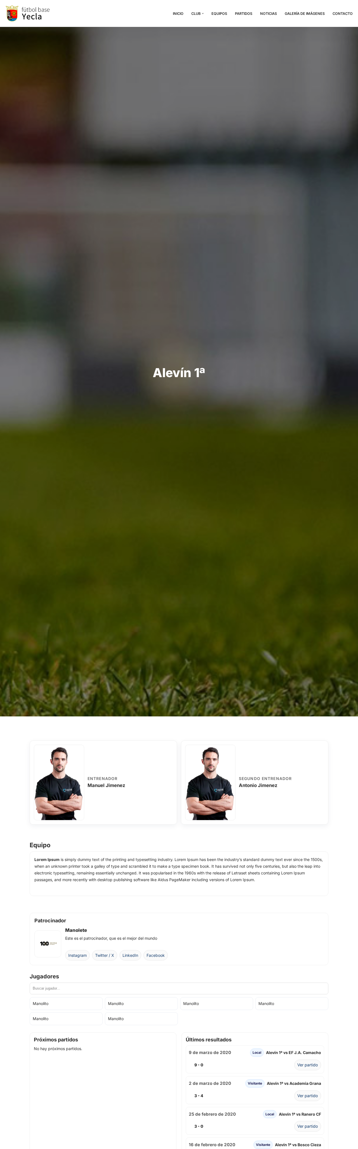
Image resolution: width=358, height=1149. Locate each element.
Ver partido (307, 1064)
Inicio (178, 13)
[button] (203, 13)
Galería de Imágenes (305, 13)
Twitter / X (104, 955)
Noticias (268, 13)
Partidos (243, 13)
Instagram (77, 955)
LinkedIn (130, 955)
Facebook (156, 955)
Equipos (219, 13)
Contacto (343, 13)
